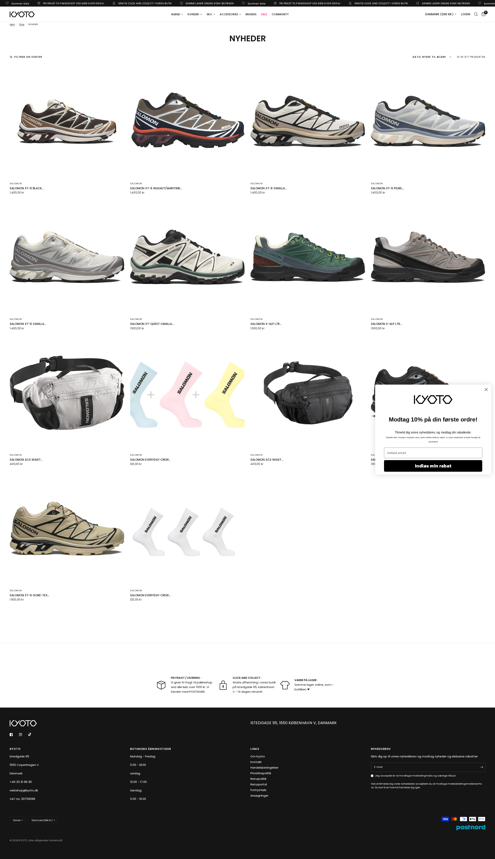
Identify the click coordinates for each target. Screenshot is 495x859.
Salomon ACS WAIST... (266, 460)
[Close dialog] (486, 389)
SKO (209, 14)
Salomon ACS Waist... (26, 460)
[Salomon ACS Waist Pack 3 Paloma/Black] (67, 393)
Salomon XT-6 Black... (27, 188)
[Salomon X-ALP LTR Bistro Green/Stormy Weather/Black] (307, 257)
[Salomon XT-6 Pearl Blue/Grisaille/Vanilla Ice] (428, 121)
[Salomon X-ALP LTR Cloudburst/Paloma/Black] (428, 257)
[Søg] (476, 14)
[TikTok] (32, 734)
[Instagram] (23, 734)
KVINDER (193, 14)
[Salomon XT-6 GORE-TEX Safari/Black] (67, 528)
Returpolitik (258, 779)
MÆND (175, 14)
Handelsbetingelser (264, 768)
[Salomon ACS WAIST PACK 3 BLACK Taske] (307, 393)
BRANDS (251, 14)
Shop (21, 24)
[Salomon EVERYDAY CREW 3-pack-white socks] (187, 528)
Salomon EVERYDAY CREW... (150, 595)
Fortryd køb (258, 790)
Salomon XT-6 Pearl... (387, 188)
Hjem (12, 24)
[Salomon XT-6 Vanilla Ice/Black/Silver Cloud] (307, 121)
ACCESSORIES (229, 14)
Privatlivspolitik (260, 773)
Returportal (258, 784)
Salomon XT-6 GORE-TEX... (29, 595)
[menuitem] (177, 14)
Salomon (16, 183)
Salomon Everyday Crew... (150, 460)
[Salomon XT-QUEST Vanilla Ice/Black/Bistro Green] (187, 257)
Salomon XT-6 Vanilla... (268, 188)
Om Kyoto (257, 756)
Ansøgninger (259, 796)
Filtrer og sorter (28, 57)
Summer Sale (222, 3)
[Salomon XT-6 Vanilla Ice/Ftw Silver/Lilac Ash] (67, 257)
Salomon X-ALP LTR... (265, 324)
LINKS (254, 749)
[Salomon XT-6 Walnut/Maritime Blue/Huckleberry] (187, 121)
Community (280, 14)
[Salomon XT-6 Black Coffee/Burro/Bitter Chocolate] (67, 121)
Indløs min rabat (433, 465)
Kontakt (256, 762)
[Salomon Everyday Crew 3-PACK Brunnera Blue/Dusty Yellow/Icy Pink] (187, 393)
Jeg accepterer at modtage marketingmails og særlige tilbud (415, 775)
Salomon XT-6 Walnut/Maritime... (156, 188)
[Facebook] (14, 734)
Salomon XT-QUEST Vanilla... (152, 324)
